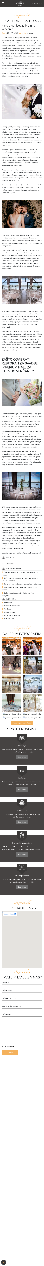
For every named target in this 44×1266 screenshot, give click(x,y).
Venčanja (7, 609)
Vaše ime (5, 982)
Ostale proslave (10, 612)
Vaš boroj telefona (9, 998)
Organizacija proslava (12, 615)
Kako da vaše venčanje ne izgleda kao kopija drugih (23, 584)
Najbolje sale (9, 618)
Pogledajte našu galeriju (22, 723)
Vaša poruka (6, 1014)
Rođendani (8, 602)
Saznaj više (22, 757)
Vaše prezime (7, 990)
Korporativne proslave (12, 606)
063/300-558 (38, 3)
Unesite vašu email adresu (11, 1006)
